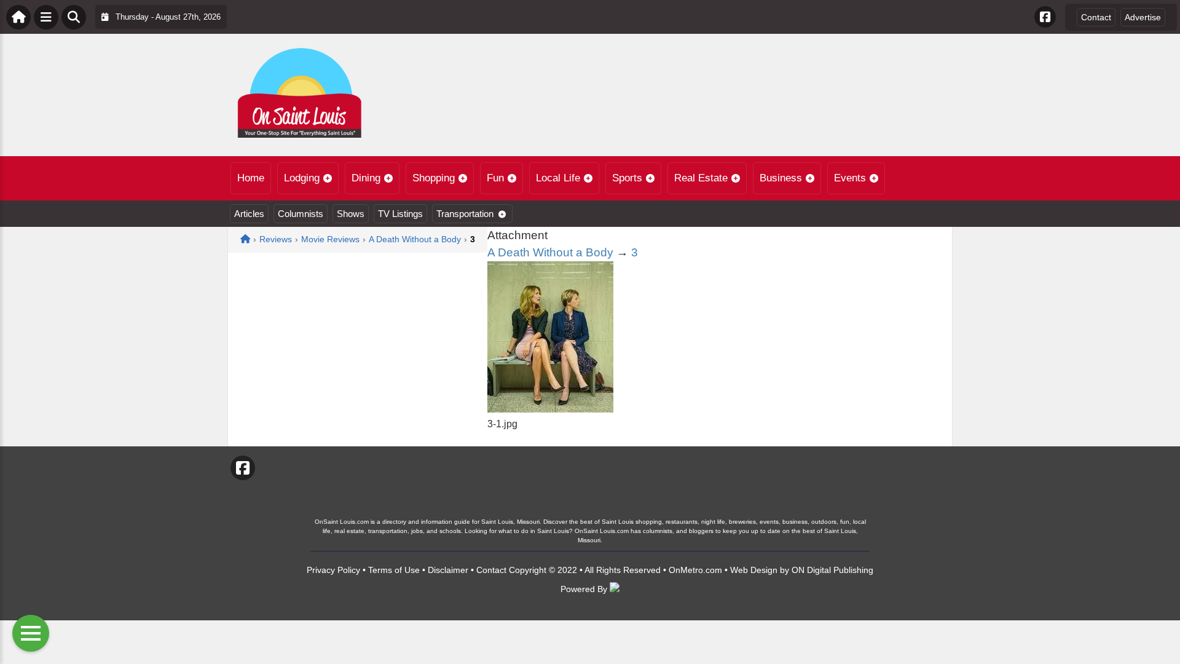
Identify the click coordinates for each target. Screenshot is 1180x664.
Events (850, 178)
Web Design (753, 570)
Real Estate (701, 178)
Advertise (1143, 17)
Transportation (465, 213)
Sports (627, 178)
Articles (249, 213)
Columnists (300, 213)
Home (250, 178)
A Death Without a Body (550, 252)
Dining (366, 178)
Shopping (433, 178)
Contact (1096, 17)
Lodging (302, 178)
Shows (350, 213)
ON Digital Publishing (832, 570)
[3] (550, 409)
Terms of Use (394, 570)
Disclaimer (448, 570)
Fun (495, 178)
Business (781, 178)
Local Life (558, 178)
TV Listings (400, 213)
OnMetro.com (695, 570)
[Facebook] (1045, 17)
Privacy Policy (333, 570)
